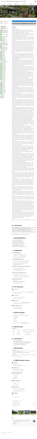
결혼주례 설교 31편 (3, 57)
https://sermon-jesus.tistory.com (17, 421)
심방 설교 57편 (3, 55)
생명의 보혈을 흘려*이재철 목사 (16, 403)
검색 (33, 1)
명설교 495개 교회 (3, 92)
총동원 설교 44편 (3, 52)
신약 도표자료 (2, 88)
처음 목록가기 (24, 23)
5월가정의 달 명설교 (3, 68)
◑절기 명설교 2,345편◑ (4, 61)
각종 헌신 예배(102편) (3, 60)
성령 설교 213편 (3, 71)
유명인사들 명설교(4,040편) (4, 47)
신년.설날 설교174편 (3, 62)
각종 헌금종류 (2, 93)
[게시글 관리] (15, 397)
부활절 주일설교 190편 (3, 67)
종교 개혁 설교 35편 (3, 58)
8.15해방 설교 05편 (3, 73)
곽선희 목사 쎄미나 (3, 46)
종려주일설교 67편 (3, 66)
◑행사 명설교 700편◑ (4, 49)
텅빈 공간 (2, 97)
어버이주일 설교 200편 (3, 70)
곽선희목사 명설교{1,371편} (4, 43)
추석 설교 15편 (3, 74)
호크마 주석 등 (3, 94)
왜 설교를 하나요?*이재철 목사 (16, 402)
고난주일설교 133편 (3, 65)
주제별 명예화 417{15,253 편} (4, 48)
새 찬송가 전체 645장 (3, 91)
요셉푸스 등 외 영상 (3, 89)
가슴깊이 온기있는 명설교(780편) (4, 36)
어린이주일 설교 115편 (3, 69)
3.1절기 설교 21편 (3, 63)
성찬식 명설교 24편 (3, 53)
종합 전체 (3, 96)
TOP (35, 432)
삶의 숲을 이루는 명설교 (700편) (4, 31)
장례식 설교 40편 (3, 59)
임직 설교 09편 (3, 54)
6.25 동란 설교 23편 (3, 72)
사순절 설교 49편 (3, 64)
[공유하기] (14, 397)
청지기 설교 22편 (3, 56)
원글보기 (17, 393)
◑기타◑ (3, 95)
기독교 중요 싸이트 (3, 90)
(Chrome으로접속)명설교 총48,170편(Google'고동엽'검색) (13, 1)
